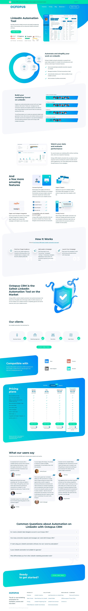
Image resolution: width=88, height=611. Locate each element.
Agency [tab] (61, 385)
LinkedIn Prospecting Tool (40, 601)
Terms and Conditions (74, 595)
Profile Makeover (30, 604)
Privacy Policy (72, 598)
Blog (56, 6)
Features (44, 6)
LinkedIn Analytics (39, 595)
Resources (61, 6)
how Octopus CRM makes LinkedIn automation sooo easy (46, 242)
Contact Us (63, 601)
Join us (76, 2)
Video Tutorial (30, 598)
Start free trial (44, 347)
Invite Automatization (53, 604)
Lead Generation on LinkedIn (54, 595)
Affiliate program (65, 598)
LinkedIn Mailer (51, 598)
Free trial (74, 6)
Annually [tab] (54, 385)
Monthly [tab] (45, 385)
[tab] (44, 532)
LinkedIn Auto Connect (53, 601)
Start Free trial (58, 575)
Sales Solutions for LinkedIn (41, 598)
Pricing (50, 6)
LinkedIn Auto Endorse (40, 604)
